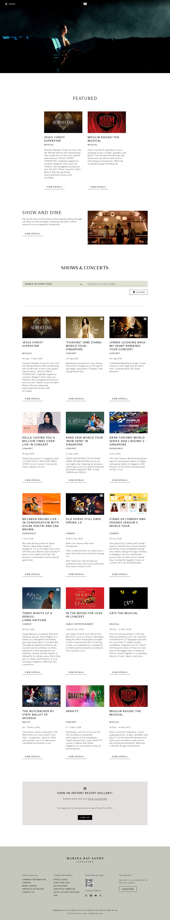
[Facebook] (91, 896)
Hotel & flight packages (66, 892)
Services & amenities (64, 889)
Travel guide (60, 880)
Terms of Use (112, 910)
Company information (34, 880)
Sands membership (97, 799)
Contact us (28, 892)
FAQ (55, 895)
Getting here (61, 886)
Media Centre (29, 886)
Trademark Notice (60, 910)
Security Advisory (95, 910)
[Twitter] (100, 896)
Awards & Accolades (33, 889)
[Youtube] (96, 896)
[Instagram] (86, 896)
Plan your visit (62, 883)
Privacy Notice (78, 910)
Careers (26, 883)
